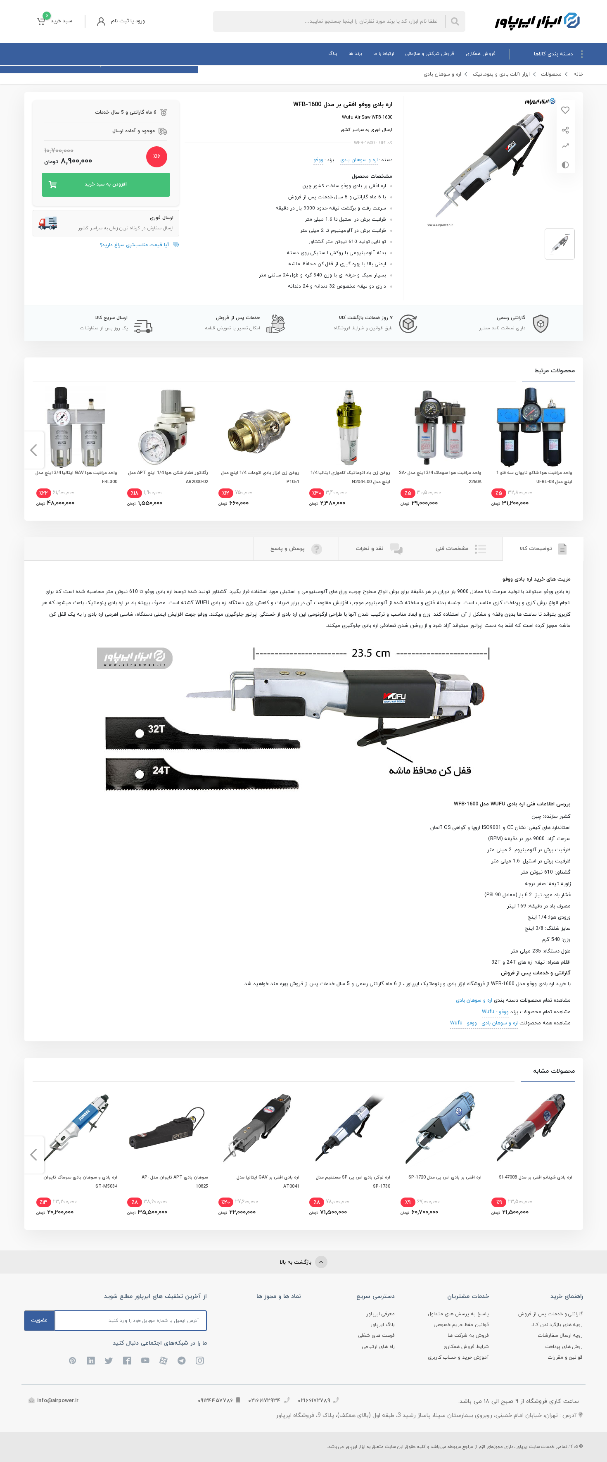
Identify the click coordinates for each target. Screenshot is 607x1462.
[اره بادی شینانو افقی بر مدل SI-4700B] (531, 1127)
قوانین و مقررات (565, 1357)
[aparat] (163, 1361)
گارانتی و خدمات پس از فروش (550, 1314)
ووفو (318, 160)
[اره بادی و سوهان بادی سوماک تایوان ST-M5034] (76, 1127)
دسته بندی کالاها (553, 54)
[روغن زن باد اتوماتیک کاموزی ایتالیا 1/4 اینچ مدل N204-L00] (349, 427)
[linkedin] (91, 1361)
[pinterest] (73, 1361)
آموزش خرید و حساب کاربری (458, 1357)
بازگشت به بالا (296, 1262)
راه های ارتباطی (378, 1346)
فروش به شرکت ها (468, 1335)
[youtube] (145, 1361)
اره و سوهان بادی (442, 74)
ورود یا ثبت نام (128, 21)
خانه (578, 74)
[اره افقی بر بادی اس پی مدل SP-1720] (440, 1127)
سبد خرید (58, 18)
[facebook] (127, 1361)
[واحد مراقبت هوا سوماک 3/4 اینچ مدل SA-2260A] (440, 427)
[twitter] (109, 1361)
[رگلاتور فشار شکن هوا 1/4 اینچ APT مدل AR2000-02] (167, 427)
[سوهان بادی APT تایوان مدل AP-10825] (167, 1127)
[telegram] (182, 1361)
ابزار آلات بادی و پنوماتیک (501, 74)
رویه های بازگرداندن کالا (557, 1325)
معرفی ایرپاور (380, 1314)
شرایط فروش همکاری (466, 1346)
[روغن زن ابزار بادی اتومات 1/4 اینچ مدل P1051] (258, 427)
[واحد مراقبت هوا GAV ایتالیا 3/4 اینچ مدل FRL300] (76, 427)
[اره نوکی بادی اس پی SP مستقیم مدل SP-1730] (349, 1127)
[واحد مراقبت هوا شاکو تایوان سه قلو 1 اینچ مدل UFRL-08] (531, 427)
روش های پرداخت (564, 1346)
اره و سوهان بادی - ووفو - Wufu (484, 1023)
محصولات (551, 74)
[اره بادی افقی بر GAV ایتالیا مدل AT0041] (258, 1127)
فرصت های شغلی (376, 1335)
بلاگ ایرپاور (382, 1325)
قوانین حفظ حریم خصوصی (461, 1325)
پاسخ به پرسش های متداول (458, 1314)
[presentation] (574, 450)
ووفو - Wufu (495, 1012)
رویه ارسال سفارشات (560, 1335)
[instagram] (200, 1361)
